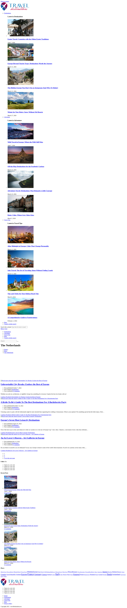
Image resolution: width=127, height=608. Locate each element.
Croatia (3, 574)
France (30, 574)
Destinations (7, 331)
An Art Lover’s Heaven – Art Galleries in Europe (22, 438)
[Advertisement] (63, 367)
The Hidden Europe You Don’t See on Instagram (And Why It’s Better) (33, 88)
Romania (92, 574)
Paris (68, 574)
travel (2, 576)
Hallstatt (49, 574)
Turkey (5, 576)
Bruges (119, 572)
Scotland (100, 574)
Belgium (114, 572)
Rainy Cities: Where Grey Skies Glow (21, 215)
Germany (38, 574)
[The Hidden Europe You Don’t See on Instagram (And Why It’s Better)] (10, 542)
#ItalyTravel (41, 572)
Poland (71, 574)
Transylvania (123, 574)
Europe (24, 574)
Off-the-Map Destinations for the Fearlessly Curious (26, 166)
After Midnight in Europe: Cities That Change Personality (28, 246)
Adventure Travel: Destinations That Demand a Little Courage (30, 191)
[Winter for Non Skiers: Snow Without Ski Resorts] (10, 560)
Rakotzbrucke (87, 574)
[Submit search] (17, 341)
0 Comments (16, 391)
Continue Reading (21, 397)
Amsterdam (99, 571)
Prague (82, 574)
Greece (44, 574)
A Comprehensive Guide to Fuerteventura (22, 317)
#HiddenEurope (32, 572)
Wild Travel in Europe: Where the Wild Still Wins (25, 142)
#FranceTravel (24, 571)
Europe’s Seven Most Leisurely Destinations (20, 420)
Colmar (122, 571)
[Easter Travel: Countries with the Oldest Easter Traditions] (10, 506)
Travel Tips (7, 335)
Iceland (53, 574)
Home (6, 596)
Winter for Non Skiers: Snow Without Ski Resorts (25, 112)
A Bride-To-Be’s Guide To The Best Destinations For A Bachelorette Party (33, 402)
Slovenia (105, 574)
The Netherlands (8, 352)
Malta (61, 574)
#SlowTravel (64, 571)
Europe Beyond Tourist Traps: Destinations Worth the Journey (30, 63)
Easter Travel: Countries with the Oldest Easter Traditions (28, 39)
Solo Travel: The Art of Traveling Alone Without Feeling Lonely (30, 270)
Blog (5, 336)
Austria (105, 572)
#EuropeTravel (17, 572)
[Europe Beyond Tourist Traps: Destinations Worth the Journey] (10, 524)
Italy (57, 574)
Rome (96, 574)
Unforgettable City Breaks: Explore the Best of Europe (25, 384)
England (18, 574)
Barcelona (110, 572)
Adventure (7, 333)
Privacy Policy (8, 603)
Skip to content (5, 1)
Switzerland (116, 574)
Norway (65, 574)
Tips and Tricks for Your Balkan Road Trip (23, 294)
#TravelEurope (72, 572)
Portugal (76, 574)
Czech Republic (11, 574)
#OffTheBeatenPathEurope (49, 571)
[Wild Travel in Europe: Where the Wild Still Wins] (10, 488)
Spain (109, 574)
